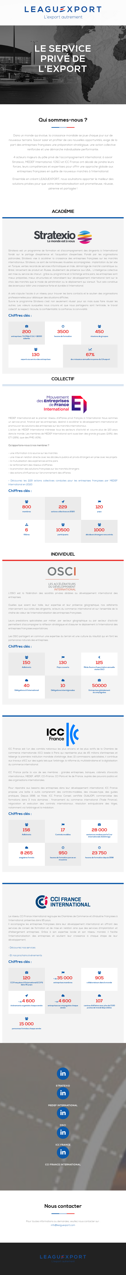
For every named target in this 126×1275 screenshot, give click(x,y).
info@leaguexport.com (63, 1225)
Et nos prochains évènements (26, 955)
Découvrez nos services (22, 947)
